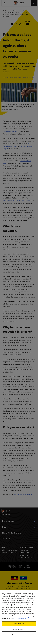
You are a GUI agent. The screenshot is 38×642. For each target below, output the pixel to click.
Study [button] (4, 527)
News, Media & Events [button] (11, 533)
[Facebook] (16, 24)
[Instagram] (19, 24)
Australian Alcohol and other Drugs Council (17, 201)
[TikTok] (23, 24)
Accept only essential (19, 629)
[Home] (19, 3)
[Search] (34, 3)
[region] (19, 616)
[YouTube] (27, 24)
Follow (27, 21)
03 (23, 10)
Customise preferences (19, 635)
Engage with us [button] (8, 521)
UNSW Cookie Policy (21, 618)
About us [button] (6, 539)
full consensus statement (24, 495)
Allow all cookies (19, 623)
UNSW (4, 10)
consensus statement (11, 131)
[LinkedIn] (12, 24)
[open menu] (4, 3)
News (14, 10)
